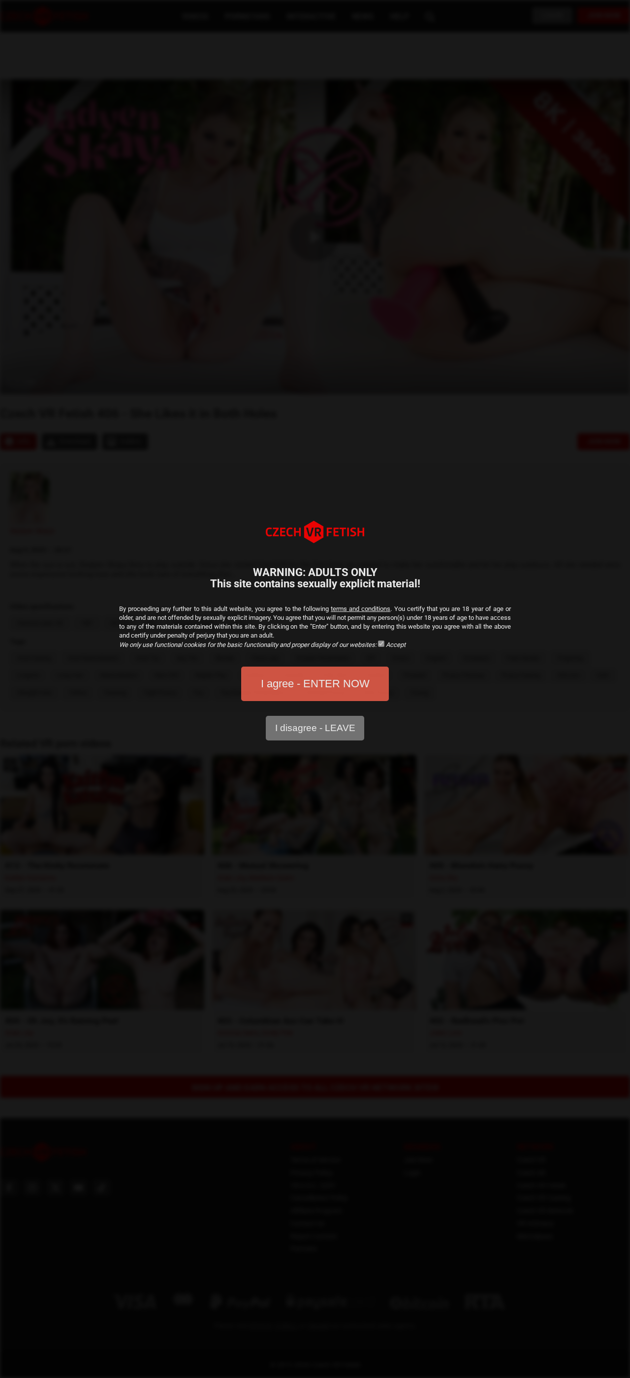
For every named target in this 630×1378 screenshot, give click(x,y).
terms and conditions (360, 608)
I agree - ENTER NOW (315, 683)
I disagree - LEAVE (315, 728)
